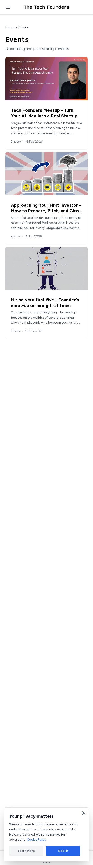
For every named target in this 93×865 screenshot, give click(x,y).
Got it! (63, 851)
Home (9, 27)
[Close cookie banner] (83, 813)
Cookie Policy (36, 839)
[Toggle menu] (8, 7)
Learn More (26, 851)
